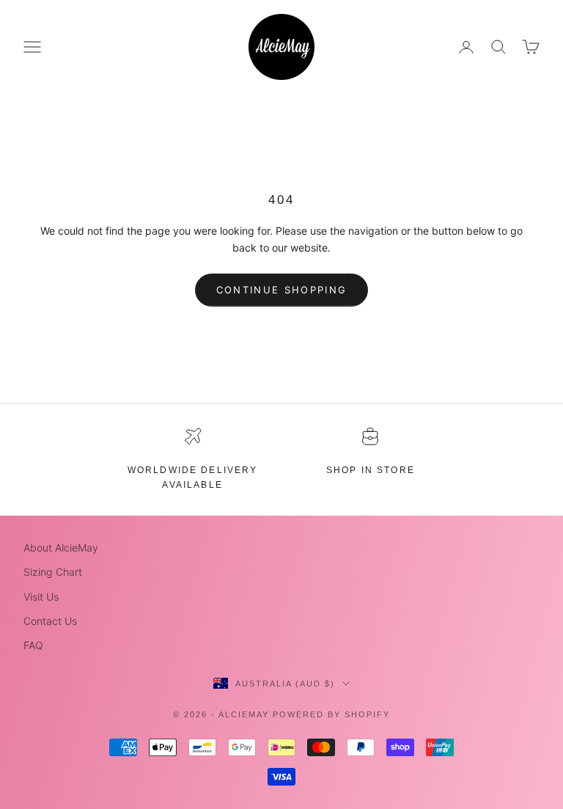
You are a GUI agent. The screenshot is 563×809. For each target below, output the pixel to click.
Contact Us (50, 621)
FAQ (33, 645)
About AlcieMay (60, 547)
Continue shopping (281, 290)
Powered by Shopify (331, 714)
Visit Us (41, 596)
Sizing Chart (52, 571)
